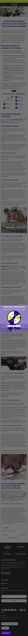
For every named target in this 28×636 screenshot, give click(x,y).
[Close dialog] (27, 306)
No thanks (14, 329)
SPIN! (14, 328)
